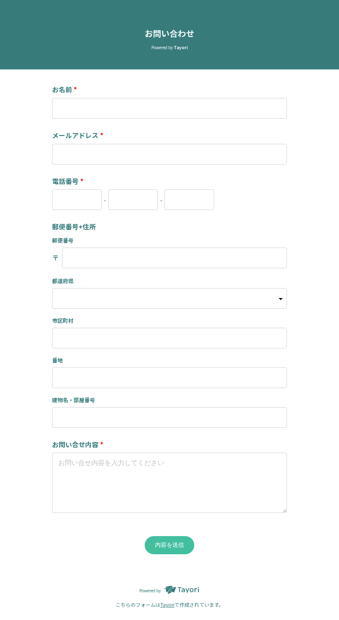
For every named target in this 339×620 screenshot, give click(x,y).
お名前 (64, 89)
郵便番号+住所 (74, 226)
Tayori (167, 604)
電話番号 (68, 181)
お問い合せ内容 (77, 444)
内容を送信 (169, 544)
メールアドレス (77, 135)
